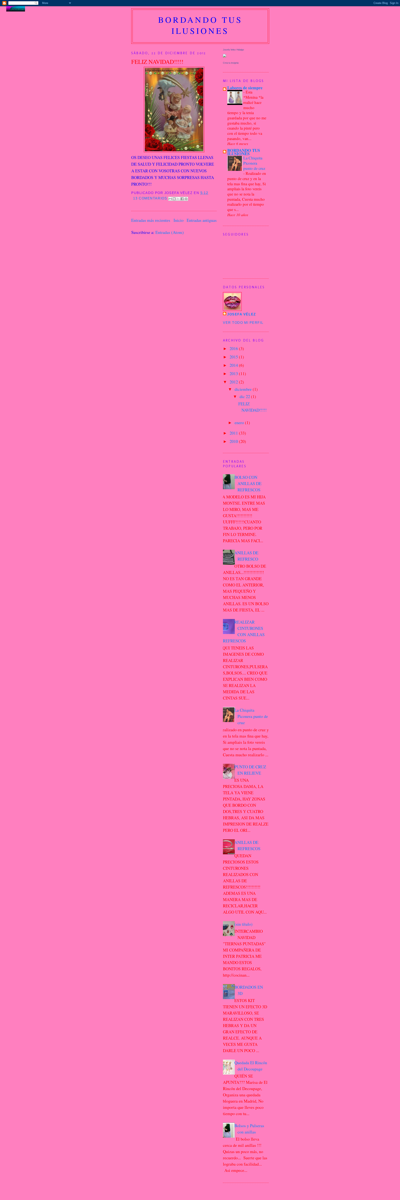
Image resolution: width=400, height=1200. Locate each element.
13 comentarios (150, 198)
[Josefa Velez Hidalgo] (224, 56)
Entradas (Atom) (169, 232)
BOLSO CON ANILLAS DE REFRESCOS (247, 483)
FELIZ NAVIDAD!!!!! (157, 62)
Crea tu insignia (231, 63)
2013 (234, 373)
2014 (234, 365)
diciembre (244, 389)
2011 (234, 433)
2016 (234, 348)
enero (240, 422)
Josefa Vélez (241, 314)
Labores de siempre (244, 88)
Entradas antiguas (202, 220)
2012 (234, 382)
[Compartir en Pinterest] (186, 199)
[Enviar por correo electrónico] (170, 199)
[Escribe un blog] (174, 199)
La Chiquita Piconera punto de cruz (254, 163)
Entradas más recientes (150, 220)
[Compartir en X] (178, 199)
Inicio (179, 220)
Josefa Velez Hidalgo (233, 49)
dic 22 (245, 396)
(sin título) (243, 924)
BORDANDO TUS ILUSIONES (243, 152)
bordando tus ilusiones (200, 25)
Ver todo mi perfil (243, 322)
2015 (234, 357)
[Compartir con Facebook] (182, 199)
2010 (234, 441)
